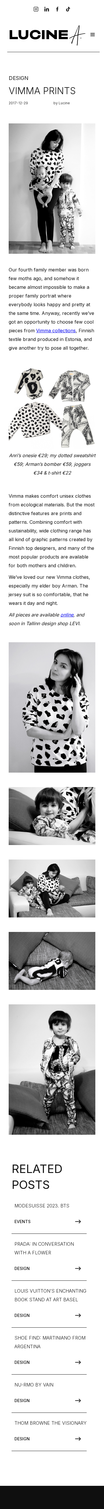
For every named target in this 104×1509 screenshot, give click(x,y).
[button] (93, 35)
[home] (46, 34)
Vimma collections (56, 330)
